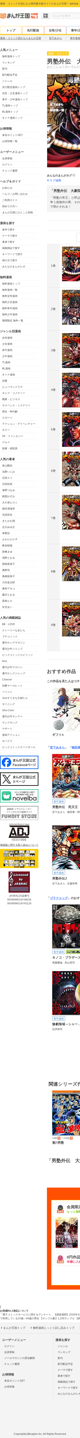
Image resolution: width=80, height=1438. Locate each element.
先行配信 (33, 30)
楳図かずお (8, 496)
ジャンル (7, 81)
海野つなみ (8, 490)
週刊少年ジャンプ (12, 648)
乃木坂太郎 (8, 582)
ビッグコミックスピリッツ (17, 654)
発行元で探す (9, 260)
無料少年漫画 (9, 314)
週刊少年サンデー (12, 716)
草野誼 (6, 533)
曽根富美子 (8, 564)
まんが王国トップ (14, 1327)
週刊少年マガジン (12, 667)
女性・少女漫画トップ (15, 93)
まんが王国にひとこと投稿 (17, 212)
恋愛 (4, 380)
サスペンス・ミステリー (16, 405)
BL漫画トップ (10, 111)
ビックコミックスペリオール (18, 747)
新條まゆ (7, 551)
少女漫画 (7, 343)
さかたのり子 (9, 539)
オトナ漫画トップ (12, 117)
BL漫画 (6, 368)
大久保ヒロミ (9, 502)
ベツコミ (7, 691)
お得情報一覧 (9, 141)
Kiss (4, 661)
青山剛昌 (7, 465)
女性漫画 (7, 337)
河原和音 (7, 514)
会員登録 (7, 158)
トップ (10, 30)
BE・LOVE (8, 624)
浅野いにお (8, 471)
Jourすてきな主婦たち (15, 698)
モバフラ (7, 741)
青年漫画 (7, 350)
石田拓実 (7, 484)
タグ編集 (55, 180)
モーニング (8, 704)
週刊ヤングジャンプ (13, 673)
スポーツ (7, 417)
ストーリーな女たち (13, 630)
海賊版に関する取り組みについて (19, 844)
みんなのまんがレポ (13, 266)
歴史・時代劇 (9, 411)
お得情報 (9, 1386)
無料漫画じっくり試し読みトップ (53, 1327)
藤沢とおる (8, 594)
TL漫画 (6, 362)
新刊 (4, 68)
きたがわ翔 (8, 520)
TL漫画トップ (10, 105)
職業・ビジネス (11, 399)
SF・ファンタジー (12, 436)
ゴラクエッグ (59, 898)
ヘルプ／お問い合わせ (15, 194)
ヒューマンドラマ (12, 386)
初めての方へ (9, 206)
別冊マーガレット (12, 685)
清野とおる (8, 557)
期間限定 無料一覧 (12, 320)
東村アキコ (8, 588)
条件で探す (8, 229)
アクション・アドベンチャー (18, 423)
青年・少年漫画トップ (15, 99)
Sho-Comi (8, 710)
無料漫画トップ (11, 56)
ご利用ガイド (9, 200)
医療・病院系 (9, 448)
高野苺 (6, 570)
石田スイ (7, 477)
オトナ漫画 (8, 374)
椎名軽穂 (7, 545)
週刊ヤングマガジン (13, 642)
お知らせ (7, 187)
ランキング (8, 62)
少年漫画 (7, 356)
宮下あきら (57, 747)
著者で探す (8, 241)
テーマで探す (9, 235)
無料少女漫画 (9, 302)
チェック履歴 (9, 170)
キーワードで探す (12, 254)
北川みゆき (8, 527)
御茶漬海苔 (8, 508)
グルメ (6, 442)
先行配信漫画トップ (13, 87)
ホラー (6, 430)
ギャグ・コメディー (13, 393)
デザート (7, 728)
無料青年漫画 (9, 308)
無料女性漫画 (9, 296)
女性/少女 (55, 30)
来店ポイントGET (12, 135)
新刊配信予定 (9, 74)
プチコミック (9, 636)
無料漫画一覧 (9, 289)
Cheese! (7, 679)
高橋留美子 (8, 576)
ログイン (7, 164)
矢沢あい (7, 607)
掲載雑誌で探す (11, 248)
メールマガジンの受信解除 (19, 1358)
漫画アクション (11, 734)
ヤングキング (9, 722)
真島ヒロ (7, 600)
